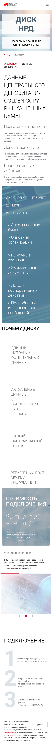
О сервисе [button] (10, 63)
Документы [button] (11, 66)
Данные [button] (27, 63)
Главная (7, 55)
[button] (19, 616)
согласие (13, 735)
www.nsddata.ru (11, 732)
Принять (39, 724)
